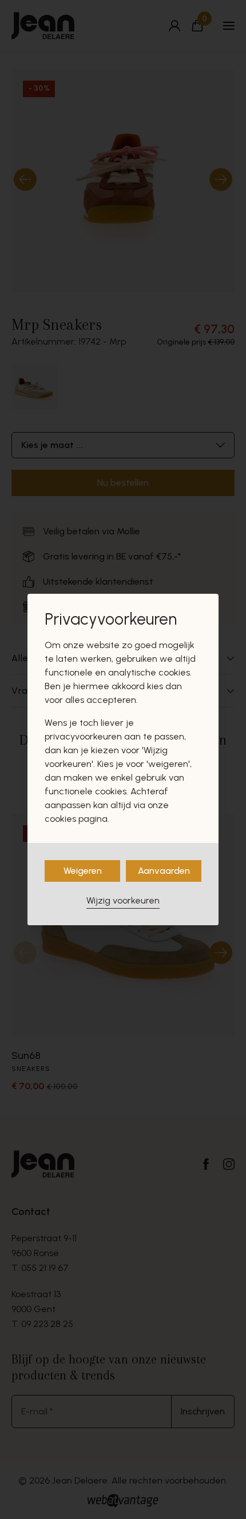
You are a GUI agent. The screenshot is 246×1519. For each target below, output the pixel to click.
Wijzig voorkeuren (123, 900)
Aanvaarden (164, 870)
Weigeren (83, 870)
